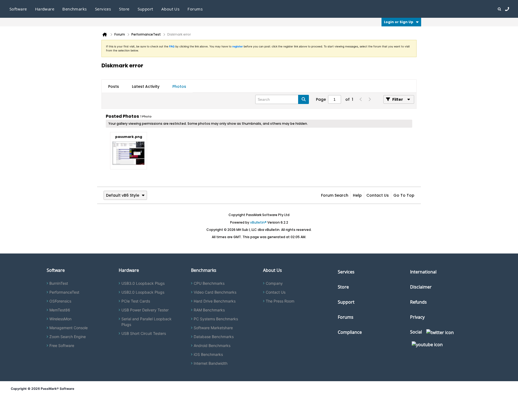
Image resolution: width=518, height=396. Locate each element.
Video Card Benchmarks (215, 292)
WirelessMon (60, 319)
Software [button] (18, 9)
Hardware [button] (44, 9)
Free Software (61, 345)
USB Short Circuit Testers (143, 333)
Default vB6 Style (122, 195)
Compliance (350, 332)
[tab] (113, 86)
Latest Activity (145, 86)
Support (145, 9)
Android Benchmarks (212, 345)
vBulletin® (258, 222)
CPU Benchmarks (209, 283)
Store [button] (124, 9)
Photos (179, 86)
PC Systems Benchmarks (216, 319)
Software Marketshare (213, 327)
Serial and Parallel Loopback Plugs (146, 322)
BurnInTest (58, 283)
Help (357, 195)
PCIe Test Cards (135, 301)
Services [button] (103, 9)
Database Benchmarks (214, 336)
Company (274, 283)
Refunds (418, 302)
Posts (113, 86)
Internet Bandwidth (210, 363)
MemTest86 (59, 310)
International (423, 272)
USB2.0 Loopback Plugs (142, 292)
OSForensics (60, 301)
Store (343, 287)
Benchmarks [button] (74, 9)
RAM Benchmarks (209, 310)
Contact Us (377, 195)
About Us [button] (170, 9)
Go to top (403, 195)
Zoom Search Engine (67, 336)
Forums (195, 9)
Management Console (68, 327)
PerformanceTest (64, 292)
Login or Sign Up (398, 22)
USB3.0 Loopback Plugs (143, 283)
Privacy (417, 317)
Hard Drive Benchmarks (215, 301)
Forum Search (334, 195)
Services (346, 272)
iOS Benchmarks (208, 354)
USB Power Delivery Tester (145, 310)
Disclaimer (421, 287)
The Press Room (280, 301)
